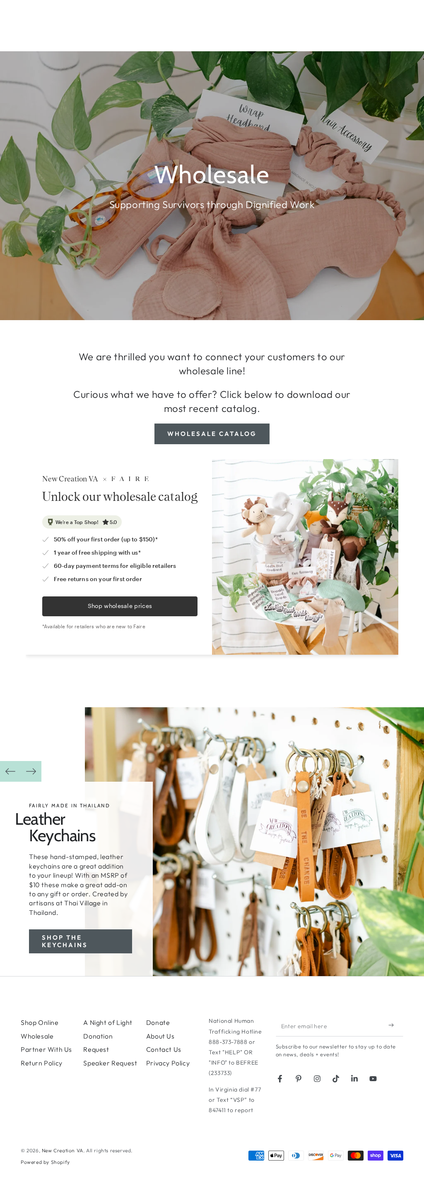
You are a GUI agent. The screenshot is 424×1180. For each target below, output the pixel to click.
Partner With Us (46, 1049)
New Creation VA (62, 1150)
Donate (158, 1022)
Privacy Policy (168, 1063)
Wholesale (37, 1036)
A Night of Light (107, 1022)
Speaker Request (110, 1063)
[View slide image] (254, 841)
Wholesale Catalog (212, 434)
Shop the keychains (65, 941)
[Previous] (10, 771)
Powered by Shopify (45, 1162)
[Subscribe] (393, 1025)
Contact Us (163, 1049)
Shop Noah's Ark (104, 965)
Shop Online (40, 1022)
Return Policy (42, 1063)
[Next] (31, 771)
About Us (160, 1036)
